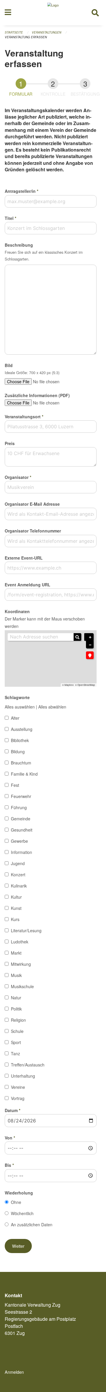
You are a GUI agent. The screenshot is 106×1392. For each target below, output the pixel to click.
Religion (18, 1020)
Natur (16, 998)
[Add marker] (90, 655)
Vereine (18, 1087)
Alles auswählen (20, 707)
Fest (15, 785)
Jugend (18, 863)
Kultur (16, 897)
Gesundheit (21, 830)
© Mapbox (68, 684)
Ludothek (19, 942)
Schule (17, 1031)
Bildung (18, 751)
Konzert (18, 874)
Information (21, 852)
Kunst (16, 908)
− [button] (90, 645)
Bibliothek (20, 740)
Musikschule (22, 986)
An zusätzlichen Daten (31, 1224)
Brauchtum (21, 763)
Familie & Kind (24, 774)
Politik (16, 1009)
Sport (16, 1042)
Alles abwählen (52, 707)
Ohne (16, 1202)
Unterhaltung (23, 1076)
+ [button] (90, 637)
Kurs (15, 919)
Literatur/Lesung (26, 930)
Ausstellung (21, 729)
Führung (19, 807)
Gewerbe (19, 841)
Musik (16, 975)
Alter (15, 718)
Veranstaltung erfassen (26, 37)
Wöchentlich (22, 1213)
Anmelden (14, 1372)
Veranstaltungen (46, 32)
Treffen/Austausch (27, 1065)
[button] (18, 1246)
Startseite (14, 32)
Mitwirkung (21, 964)
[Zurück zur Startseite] (53, 12)
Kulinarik (19, 886)
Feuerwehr (21, 796)
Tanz (15, 1053)
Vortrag (17, 1098)
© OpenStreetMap (85, 684)
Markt (16, 953)
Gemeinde (20, 819)
